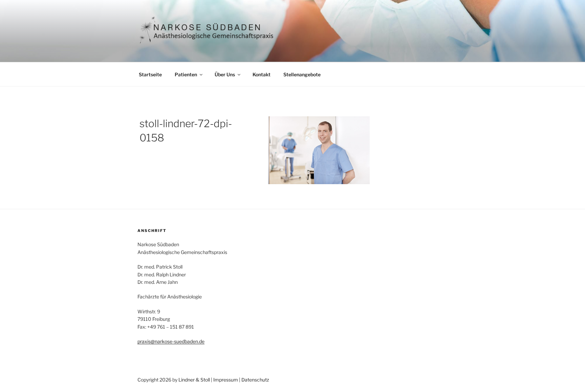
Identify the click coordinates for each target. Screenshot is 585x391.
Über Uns (225, 74)
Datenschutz (255, 380)
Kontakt (261, 74)
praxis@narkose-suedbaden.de (170, 341)
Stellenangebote (302, 74)
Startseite (150, 74)
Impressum (225, 380)
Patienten (186, 74)
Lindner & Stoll (194, 380)
